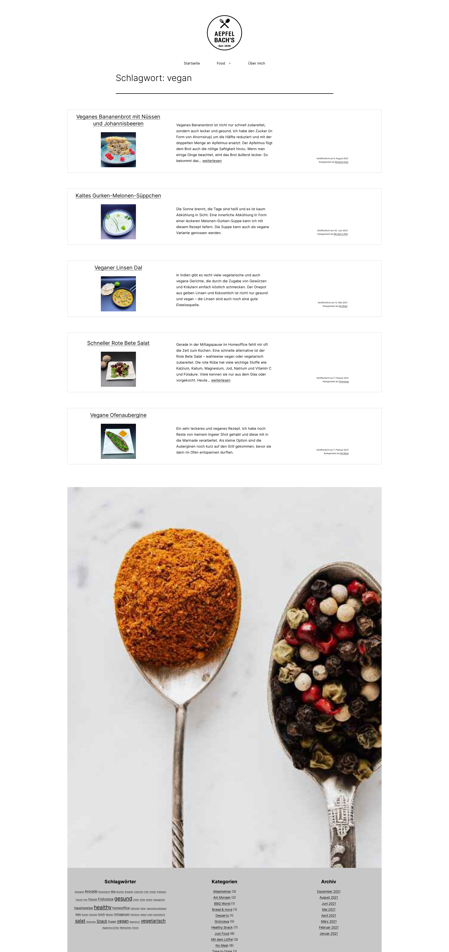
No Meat (343, 306)
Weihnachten (125, 928)
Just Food (222, 933)
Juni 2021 (329, 903)
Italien (143, 908)
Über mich (256, 63)
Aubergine (79, 892)
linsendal (93, 914)
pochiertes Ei (159, 914)
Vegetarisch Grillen (110, 928)
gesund (123, 898)
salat (80, 920)
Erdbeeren (161, 892)
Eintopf (153, 892)
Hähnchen (135, 908)
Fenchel (79, 900)
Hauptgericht (159, 900)
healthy (103, 907)
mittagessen (122, 914)
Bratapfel (129, 892)
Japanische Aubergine (156, 908)
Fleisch (92, 899)
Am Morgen (222, 897)
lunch (101, 914)
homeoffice (121, 908)
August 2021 (329, 897)
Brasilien (120, 892)
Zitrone (135, 928)
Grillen (136, 900)
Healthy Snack (222, 927)
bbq (113, 891)
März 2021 (329, 921)
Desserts (222, 915)
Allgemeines (222, 891)
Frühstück (105, 899)
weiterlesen (212, 161)
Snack (102, 921)
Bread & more (341, 162)
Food (221, 63)
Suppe (112, 921)
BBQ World (222, 903)
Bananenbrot (104, 892)
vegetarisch (153, 920)
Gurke (142, 900)
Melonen (109, 914)
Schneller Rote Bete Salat (118, 343)
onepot (143, 914)
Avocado (91, 891)
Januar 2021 (329, 933)
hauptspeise (83, 908)
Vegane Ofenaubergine (118, 415)
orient (150, 914)
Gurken (149, 900)
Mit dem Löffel (341, 234)
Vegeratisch (134, 922)
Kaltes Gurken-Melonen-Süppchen (118, 195)
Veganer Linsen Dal (118, 267)
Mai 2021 (328, 909)
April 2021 (328, 915)
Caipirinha (138, 892)
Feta (85, 900)
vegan (123, 921)
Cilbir (146, 892)
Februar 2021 (329, 927)
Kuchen (85, 914)
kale (78, 914)
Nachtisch (135, 914)
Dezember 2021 (328, 891)
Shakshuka (91, 922)
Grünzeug (344, 381)
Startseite (192, 63)
